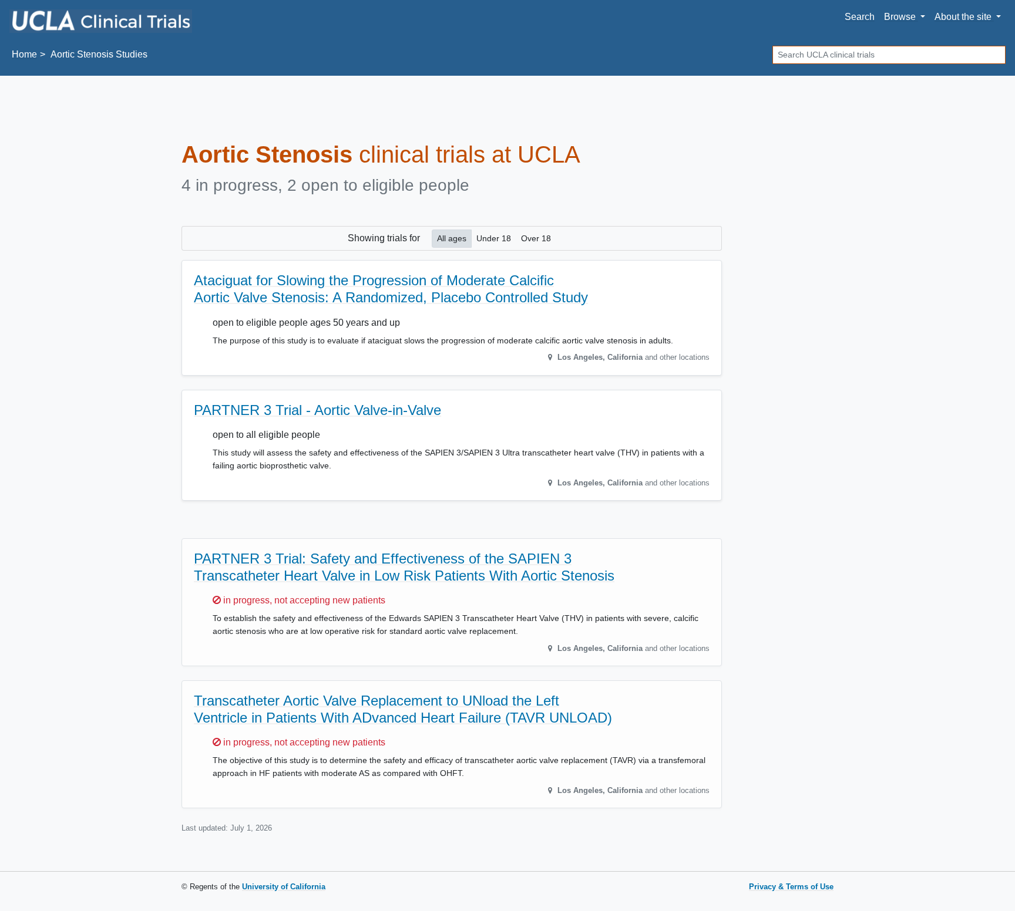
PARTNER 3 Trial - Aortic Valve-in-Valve (317, 410)
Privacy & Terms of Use (791, 886)
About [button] (963, 17)
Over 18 (536, 238)
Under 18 (493, 238)
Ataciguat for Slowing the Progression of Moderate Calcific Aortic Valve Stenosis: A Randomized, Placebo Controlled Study (391, 288)
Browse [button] (901, 17)
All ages (451, 238)
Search (860, 17)
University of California (283, 886)
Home (24, 54)
